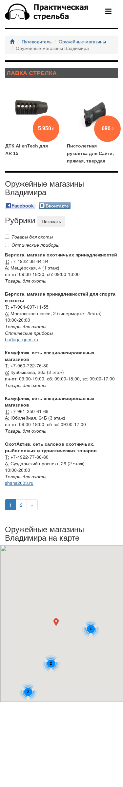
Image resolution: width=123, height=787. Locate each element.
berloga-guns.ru (21, 339)
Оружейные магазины (82, 41)
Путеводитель (36, 41)
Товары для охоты (32, 236)
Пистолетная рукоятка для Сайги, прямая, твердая (90, 153)
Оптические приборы (35, 244)
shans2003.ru (19, 483)
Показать (51, 221)
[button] (57, 623)
